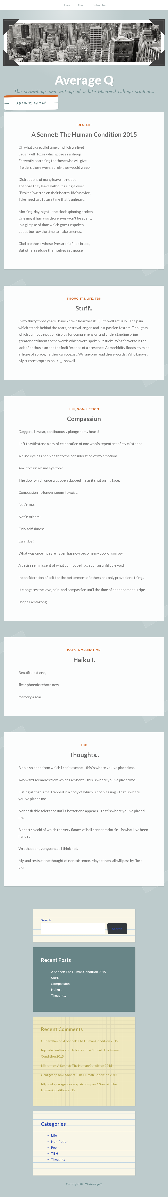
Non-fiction (88, 409)
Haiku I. (84, 659)
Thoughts (76, 298)
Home (66, 5)
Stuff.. (84, 308)
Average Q (84, 79)
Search (46, 920)
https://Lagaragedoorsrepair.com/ (66, 1084)
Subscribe (99, 5)
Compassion (84, 418)
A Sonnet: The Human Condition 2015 (84, 134)
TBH (98, 298)
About (81, 5)
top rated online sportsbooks (62, 1050)
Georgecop (49, 1075)
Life (89, 125)
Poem (80, 125)
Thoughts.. (84, 754)
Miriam (46, 1065)
